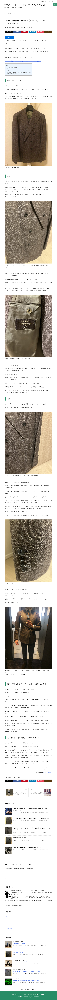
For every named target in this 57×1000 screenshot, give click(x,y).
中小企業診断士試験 (9, 928)
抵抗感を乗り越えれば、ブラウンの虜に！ (17, 74)
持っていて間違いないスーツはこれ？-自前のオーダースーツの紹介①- (23, 61)
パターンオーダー (46, 767)
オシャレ (27, 767)
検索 (6, 878)
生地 (8, 69)
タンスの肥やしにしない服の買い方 (20, 961)
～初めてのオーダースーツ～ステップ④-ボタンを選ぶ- (27, 847)
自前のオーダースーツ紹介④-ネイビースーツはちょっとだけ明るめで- (27, 971)
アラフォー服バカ (47, 772)
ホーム (6, 13)
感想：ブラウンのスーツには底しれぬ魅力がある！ (19, 72)
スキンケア (7, 922)
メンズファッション (46, 769)
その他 (6, 916)
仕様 (8, 70)
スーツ (39, 767)
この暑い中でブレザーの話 (19, 837)
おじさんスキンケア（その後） (19, 943)
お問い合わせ (41, 1)
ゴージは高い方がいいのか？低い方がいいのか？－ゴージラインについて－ (32, 818)
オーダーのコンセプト (12, 67)
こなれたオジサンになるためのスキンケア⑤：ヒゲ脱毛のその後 (26, 980)
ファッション (7, 925)
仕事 (6, 931)
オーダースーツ (14, 13)
